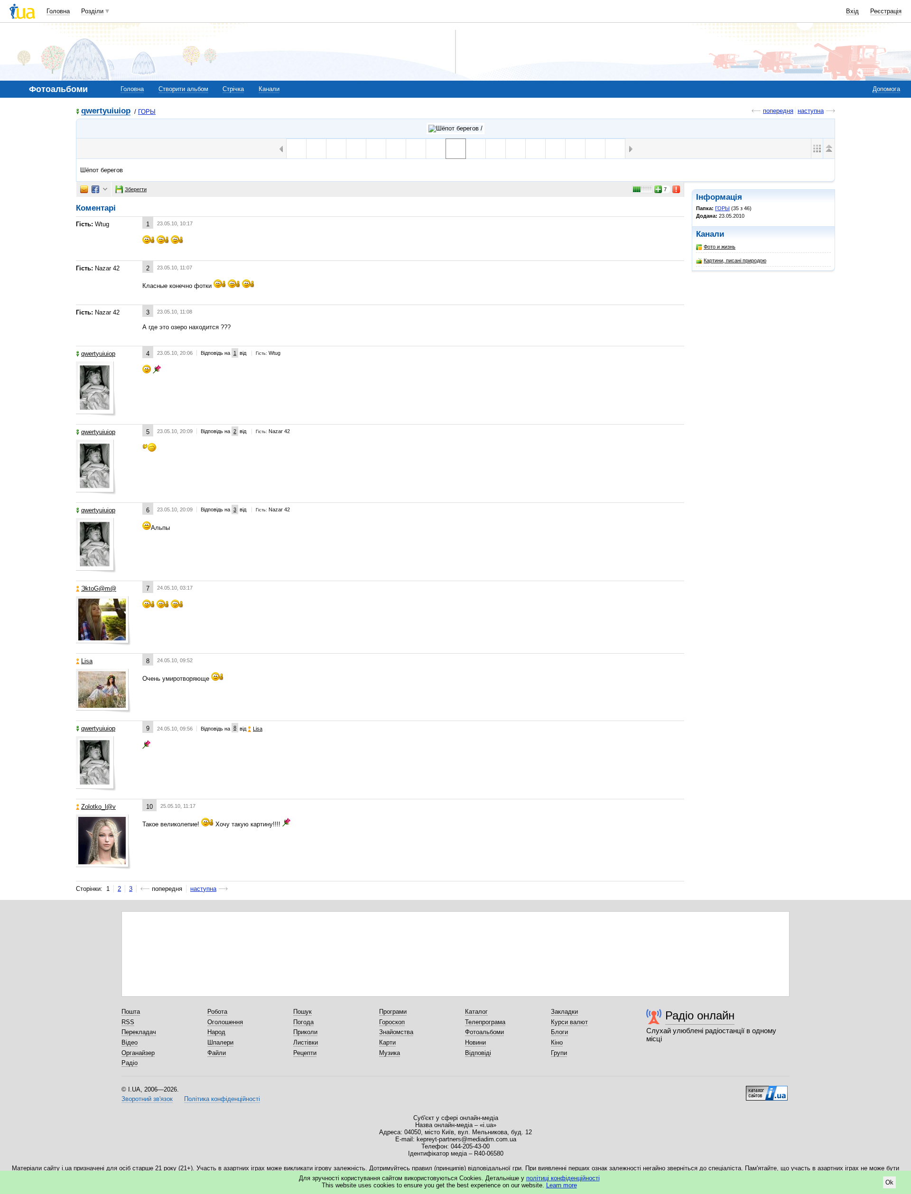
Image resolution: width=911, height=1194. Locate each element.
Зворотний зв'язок (147, 1098)
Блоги (559, 1032)
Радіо (129, 1062)
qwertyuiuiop (105, 111)
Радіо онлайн (699, 1015)
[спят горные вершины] (615, 149)
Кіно (557, 1042)
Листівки (305, 1042)
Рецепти (304, 1052)
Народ (216, 1032)
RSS (127, 1022)
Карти (387, 1042)
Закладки (564, 1011)
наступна (811, 110)
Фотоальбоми (484, 1032)
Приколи (305, 1032)
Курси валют (569, 1022)
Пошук (302, 1011)
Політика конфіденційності (222, 1098)
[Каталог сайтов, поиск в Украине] (767, 1089)
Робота (217, 1011)
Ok (889, 1182)
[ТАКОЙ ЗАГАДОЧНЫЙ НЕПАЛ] (555, 149)
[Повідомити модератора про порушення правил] (676, 189)
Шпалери (220, 1042)
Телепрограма (485, 1022)
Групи (559, 1052)
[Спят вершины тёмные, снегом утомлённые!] (575, 149)
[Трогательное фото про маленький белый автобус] (535, 149)
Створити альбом (183, 89)
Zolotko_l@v (98, 806)
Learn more (561, 1185)
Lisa (87, 661)
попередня (778, 110)
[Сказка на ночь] (595, 149)
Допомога (886, 89)
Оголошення (225, 1022)
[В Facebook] (95, 189)
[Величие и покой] (316, 149)
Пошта (130, 1011)
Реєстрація (886, 11)
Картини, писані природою (735, 260)
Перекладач (138, 1032)
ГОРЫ (147, 111)
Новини (475, 1042)
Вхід (852, 11)
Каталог (476, 1011)
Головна (58, 11)
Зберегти (136, 189)
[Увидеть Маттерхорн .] (495, 149)
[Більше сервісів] (105, 189)
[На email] (84, 189)
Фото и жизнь (719, 247)
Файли (216, 1052)
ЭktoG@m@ (98, 588)
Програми (393, 1011)
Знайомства (396, 1032)
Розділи (92, 11)
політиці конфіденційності (563, 1178)
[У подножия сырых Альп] (515, 149)
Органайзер (138, 1052)
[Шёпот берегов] (456, 149)
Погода (303, 1022)
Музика (389, 1052)
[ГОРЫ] (455, 128)
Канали (269, 89)
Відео (129, 1042)
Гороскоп (392, 1022)
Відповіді (478, 1052)
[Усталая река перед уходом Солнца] (475, 149)
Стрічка (233, 89)
